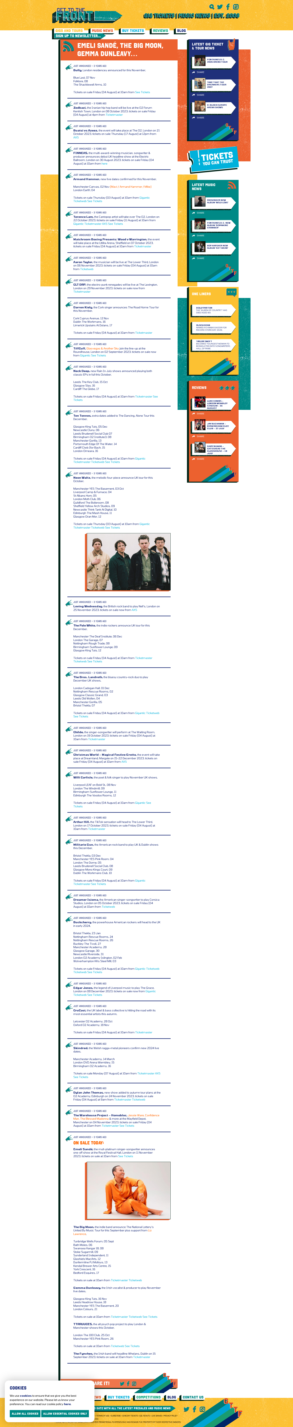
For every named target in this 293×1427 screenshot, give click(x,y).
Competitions (148, 1397)
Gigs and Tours (69, 31)
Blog (181, 31)
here (104, 163)
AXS (76, 137)
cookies (26, 1395)
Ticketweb (80, 201)
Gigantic (145, 197)
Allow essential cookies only (65, 1413)
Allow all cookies (25, 1413)
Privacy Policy (170, 1416)
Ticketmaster (114, 114)
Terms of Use (102, 1416)
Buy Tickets (133, 31)
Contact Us (193, 1397)
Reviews (160, 31)
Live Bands (156, 1416)
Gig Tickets (145, 1416)
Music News (102, 31)
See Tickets (142, 92)
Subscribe (116, 1416)
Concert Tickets (130, 1416)
